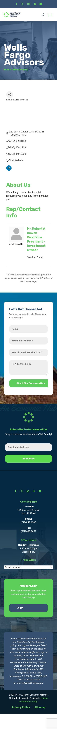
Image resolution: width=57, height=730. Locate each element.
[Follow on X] (22, 4)
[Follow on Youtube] (40, 4)
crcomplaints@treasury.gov (30, 683)
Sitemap (40, 707)
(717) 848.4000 (28, 522)
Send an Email (35, 257)
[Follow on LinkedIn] (34, 4)
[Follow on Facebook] (16, 4)
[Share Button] (9, 94)
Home (7, 69)
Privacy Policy (21, 707)
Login (20, 608)
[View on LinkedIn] (9, 170)
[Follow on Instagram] (28, 4)
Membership (20, 69)
